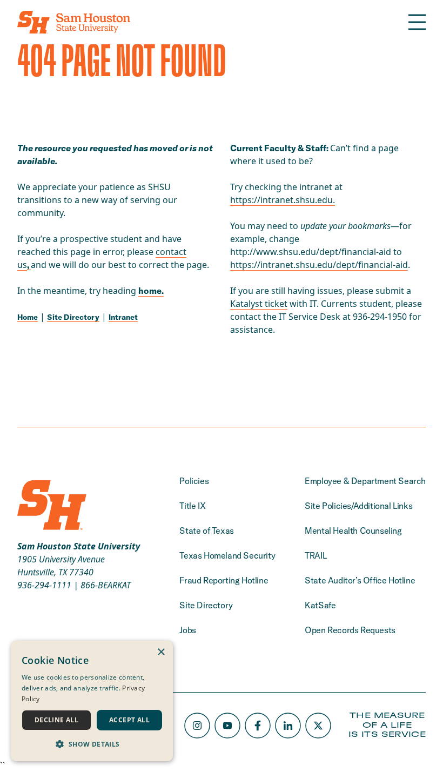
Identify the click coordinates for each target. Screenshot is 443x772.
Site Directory (73, 317)
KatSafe (320, 605)
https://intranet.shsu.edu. (282, 200)
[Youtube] (227, 726)
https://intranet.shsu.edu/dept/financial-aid (319, 265)
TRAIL (315, 555)
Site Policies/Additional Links (358, 505)
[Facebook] (258, 726)
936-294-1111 (44, 585)
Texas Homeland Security (227, 555)
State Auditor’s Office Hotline (360, 580)
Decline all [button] (56, 719)
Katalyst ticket (258, 304)
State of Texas (206, 530)
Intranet (123, 317)
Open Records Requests (350, 630)
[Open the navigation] (417, 22)
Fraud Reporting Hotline (223, 580)
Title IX (192, 505)
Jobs (187, 630)
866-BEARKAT (105, 585)
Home (27, 317)
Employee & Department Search (365, 480)
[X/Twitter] (318, 726)
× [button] (161, 652)
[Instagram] (197, 726)
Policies (194, 480)
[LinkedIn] (288, 726)
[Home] (73, 22)
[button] (92, 743)
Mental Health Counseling (353, 530)
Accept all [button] (129, 719)
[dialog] (92, 701)
